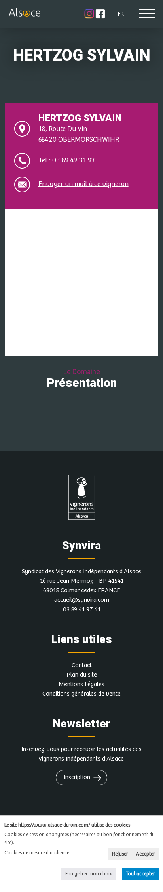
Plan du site (81, 674)
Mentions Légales (81, 684)
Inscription (77, 777)
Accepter (145, 854)
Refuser (120, 854)
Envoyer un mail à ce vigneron (83, 184)
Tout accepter (140, 874)
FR (121, 14)
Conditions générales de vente (81, 693)
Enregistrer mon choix (88, 874)
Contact (82, 665)
